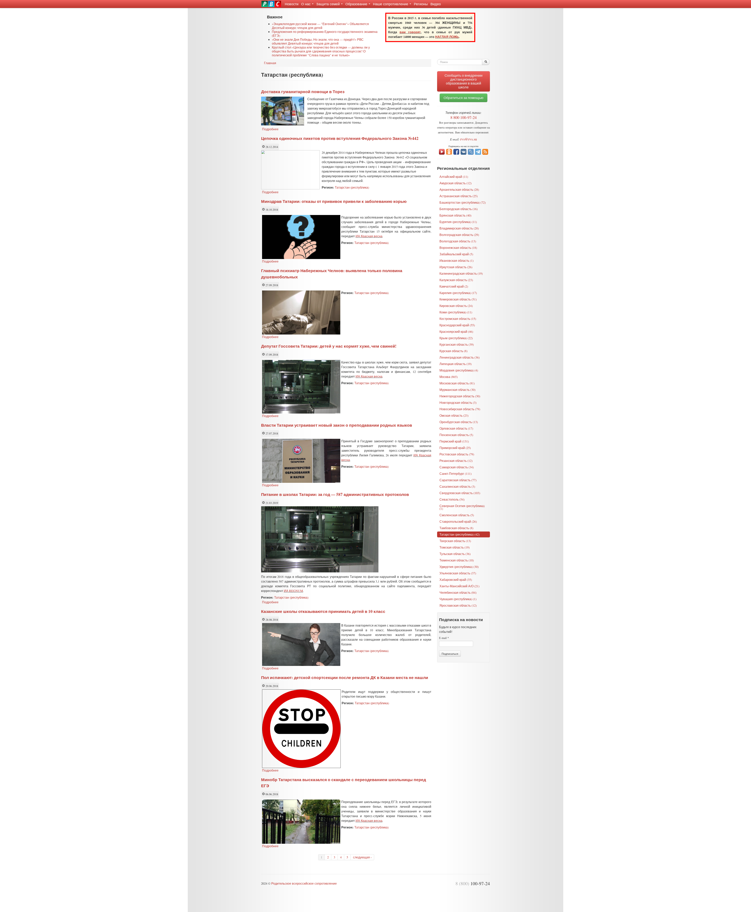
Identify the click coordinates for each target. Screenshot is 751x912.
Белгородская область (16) (458, 209)
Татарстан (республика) (352, 187)
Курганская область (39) (456, 344)
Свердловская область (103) (459, 493)
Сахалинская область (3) (457, 486)
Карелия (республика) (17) (458, 293)
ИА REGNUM (293, 591)
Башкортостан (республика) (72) (462, 202)
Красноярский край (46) (456, 331)
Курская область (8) (453, 351)
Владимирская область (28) (459, 228)
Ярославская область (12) (458, 605)
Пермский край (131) (454, 441)
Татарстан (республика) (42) (459, 534)
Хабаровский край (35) (455, 579)
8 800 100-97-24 (463, 117)
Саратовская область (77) (457, 480)
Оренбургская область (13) (458, 422)
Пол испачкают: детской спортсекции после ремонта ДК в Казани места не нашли (344, 677)
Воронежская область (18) (458, 248)
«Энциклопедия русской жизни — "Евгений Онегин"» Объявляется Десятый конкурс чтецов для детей (320, 26)
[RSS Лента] (485, 151)
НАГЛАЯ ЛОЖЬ (447, 36)
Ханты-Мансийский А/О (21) (459, 586)
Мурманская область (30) (457, 390)
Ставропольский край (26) (458, 521)
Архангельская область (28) (459, 189)
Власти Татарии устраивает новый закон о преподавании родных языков (336, 425)
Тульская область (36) (455, 554)
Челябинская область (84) (457, 592)
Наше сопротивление (391, 4)
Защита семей (328, 4)
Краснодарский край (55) (457, 325)
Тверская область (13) (455, 541)
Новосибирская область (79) (459, 409)
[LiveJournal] (471, 151)
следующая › (362, 857)
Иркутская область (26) (455, 267)
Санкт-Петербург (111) (455, 473)
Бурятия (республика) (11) (458, 222)
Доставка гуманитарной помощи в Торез (302, 91)
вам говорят (410, 32)
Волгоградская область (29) (459, 235)
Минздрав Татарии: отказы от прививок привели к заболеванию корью (334, 201)
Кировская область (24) (456, 306)
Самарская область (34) (456, 467)
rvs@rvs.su (468, 139)
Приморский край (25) (455, 448)
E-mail (444, 638)
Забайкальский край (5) (456, 254)
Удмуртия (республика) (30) (459, 567)
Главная (270, 63)
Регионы (421, 4)
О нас (306, 4)
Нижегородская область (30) (459, 396)
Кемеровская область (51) (458, 299)
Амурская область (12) (455, 183)
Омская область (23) (453, 415)
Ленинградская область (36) (459, 357)
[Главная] (271, 3)
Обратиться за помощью (463, 97)
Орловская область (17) (456, 428)
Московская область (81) (457, 383)
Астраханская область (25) (458, 196)
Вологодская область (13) (457, 241)
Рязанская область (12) (456, 461)
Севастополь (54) (451, 499)
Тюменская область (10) (456, 560)
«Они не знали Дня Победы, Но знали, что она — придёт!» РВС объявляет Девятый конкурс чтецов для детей (318, 41)
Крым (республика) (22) (456, 338)
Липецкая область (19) (455, 364)
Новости (291, 4)
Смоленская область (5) (456, 515)
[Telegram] (478, 151)
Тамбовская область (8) (456, 528)
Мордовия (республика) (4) (458, 370)
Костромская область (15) (457, 319)
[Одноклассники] (449, 151)
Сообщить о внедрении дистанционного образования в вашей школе (463, 81)
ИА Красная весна (369, 236)
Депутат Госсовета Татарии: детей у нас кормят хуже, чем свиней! (328, 346)
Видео (435, 4)
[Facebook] (456, 151)
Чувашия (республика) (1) (457, 599)
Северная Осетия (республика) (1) (462, 507)
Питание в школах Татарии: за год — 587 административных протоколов (335, 494)
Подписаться (450, 654)
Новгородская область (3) (457, 402)
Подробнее (270, 129)
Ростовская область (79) (456, 454)
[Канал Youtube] (442, 151)
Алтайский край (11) (453, 176)
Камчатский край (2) (453, 286)
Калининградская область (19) (461, 273)
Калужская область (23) (456, 280)
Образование (356, 4)
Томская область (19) (454, 547)
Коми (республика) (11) (455, 312)
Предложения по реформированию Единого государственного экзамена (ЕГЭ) (324, 34)
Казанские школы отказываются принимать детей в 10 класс (323, 611)
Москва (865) (448, 377)
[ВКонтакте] (463, 151)
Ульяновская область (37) (457, 573)
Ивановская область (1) (456, 260)
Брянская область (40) (455, 215)
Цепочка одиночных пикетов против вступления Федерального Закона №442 (340, 138)
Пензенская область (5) (456, 435)
